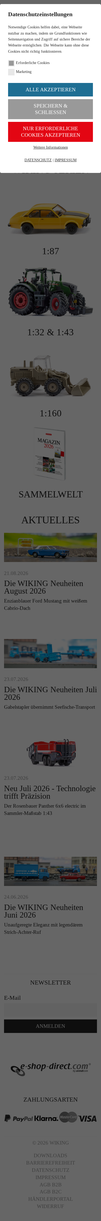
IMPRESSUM (65, 160)
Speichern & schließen (51, 109)
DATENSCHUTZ (38, 160)
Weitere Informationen (50, 147)
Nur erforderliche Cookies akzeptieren (50, 132)
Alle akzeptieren (51, 89)
